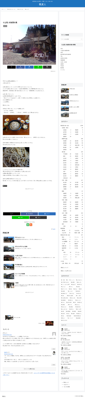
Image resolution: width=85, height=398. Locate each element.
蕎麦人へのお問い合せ (66, 270)
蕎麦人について (64, 267)
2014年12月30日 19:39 (7, 334)
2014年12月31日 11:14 (8, 354)
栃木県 (5, 185)
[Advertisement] (29, 17)
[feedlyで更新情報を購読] (27, 224)
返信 (54, 349)
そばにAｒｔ (66, 384)
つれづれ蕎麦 (66, 386)
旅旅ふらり (66, 382)
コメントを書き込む (29, 369)
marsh (5, 352)
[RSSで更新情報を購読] (31, 224)
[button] (47, 67)
